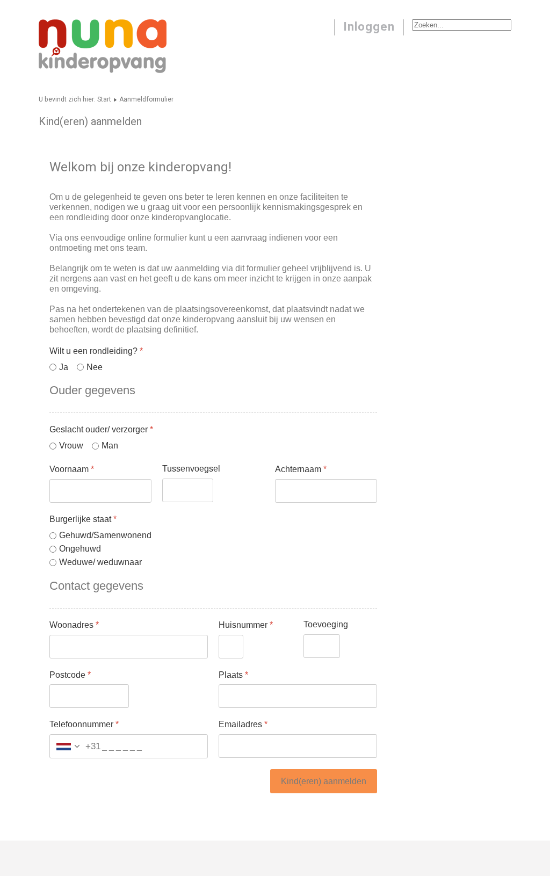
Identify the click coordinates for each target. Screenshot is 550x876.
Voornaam (71, 469)
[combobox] (75, 746)
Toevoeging (325, 624)
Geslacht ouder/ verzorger (101, 430)
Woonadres (74, 624)
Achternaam (301, 469)
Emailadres (243, 724)
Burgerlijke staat (83, 519)
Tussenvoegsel (191, 468)
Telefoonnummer (84, 724)
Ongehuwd (80, 548)
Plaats (233, 674)
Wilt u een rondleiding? (96, 351)
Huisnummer (246, 624)
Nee (94, 367)
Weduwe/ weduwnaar (100, 562)
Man (110, 445)
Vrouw (71, 445)
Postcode (70, 674)
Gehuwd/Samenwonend (105, 535)
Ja (63, 367)
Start (104, 99)
